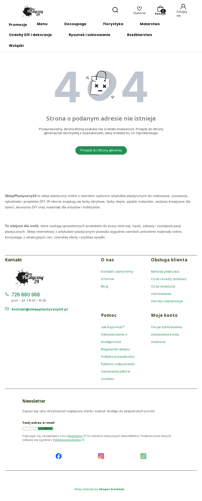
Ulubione (158, 342)
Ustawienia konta (165, 334)
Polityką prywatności (67, 440)
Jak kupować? (113, 327)
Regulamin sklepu (115, 349)
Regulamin (75, 436)
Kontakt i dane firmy (117, 271)
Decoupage (75, 23)
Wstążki (16, 45)
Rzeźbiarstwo (139, 34)
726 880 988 (26, 294)
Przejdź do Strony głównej (101, 150)
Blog (104, 286)
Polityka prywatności (117, 356)
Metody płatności (165, 271)
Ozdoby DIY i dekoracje (30, 34)
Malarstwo (150, 23)
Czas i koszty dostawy (168, 279)
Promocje (18, 24)
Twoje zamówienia (166, 327)
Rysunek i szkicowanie (89, 34)
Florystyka (113, 23)
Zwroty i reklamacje (167, 301)
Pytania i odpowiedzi (118, 364)
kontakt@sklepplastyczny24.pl (40, 309)
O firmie (107, 279)
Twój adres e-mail (38, 423)
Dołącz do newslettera (45, 428)
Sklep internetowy (99, 489)
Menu (42, 23)
